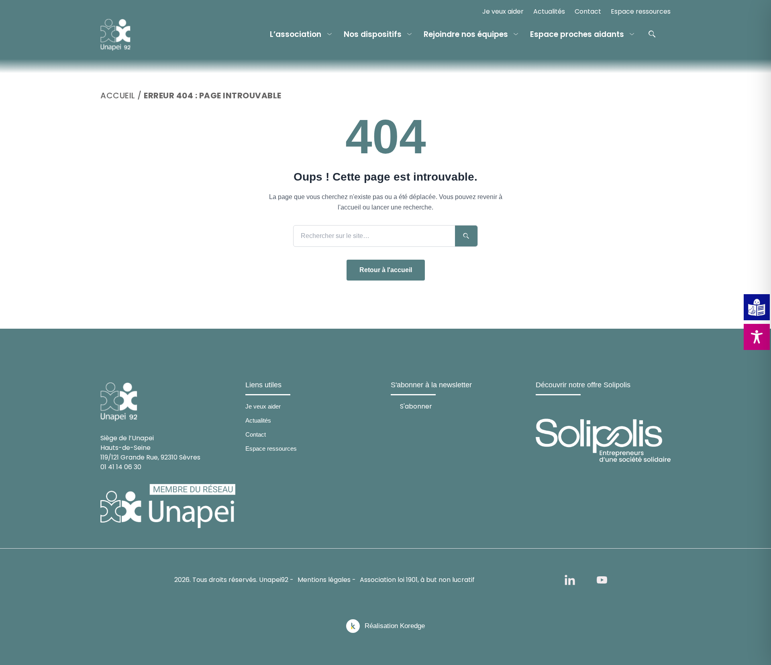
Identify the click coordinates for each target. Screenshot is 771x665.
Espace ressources (641, 11)
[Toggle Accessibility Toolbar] (757, 337)
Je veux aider (503, 11)
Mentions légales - (327, 579)
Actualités (549, 11)
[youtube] (602, 580)
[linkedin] (570, 580)
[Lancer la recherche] (466, 236)
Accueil (117, 95)
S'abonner (416, 406)
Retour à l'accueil (385, 269)
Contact (588, 11)
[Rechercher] (652, 34)
